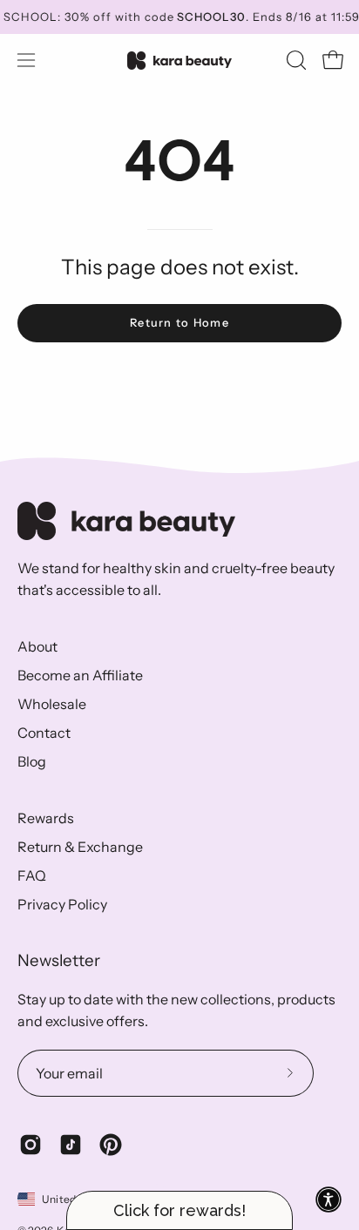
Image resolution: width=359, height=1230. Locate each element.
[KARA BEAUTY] (179, 60)
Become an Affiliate (80, 675)
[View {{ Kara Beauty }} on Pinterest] (111, 1145)
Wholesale (51, 704)
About (37, 646)
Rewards (45, 818)
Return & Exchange (80, 846)
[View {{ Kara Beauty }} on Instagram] (30, 1145)
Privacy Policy (62, 904)
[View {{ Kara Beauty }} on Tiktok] (71, 1145)
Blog (31, 761)
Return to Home (179, 322)
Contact (44, 732)
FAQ (31, 875)
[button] (294, 60)
